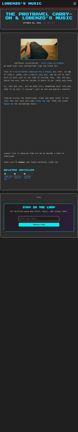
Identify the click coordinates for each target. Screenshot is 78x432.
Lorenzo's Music (22, 3)
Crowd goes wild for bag (8, 178)
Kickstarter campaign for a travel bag (35, 72)
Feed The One (43, 101)
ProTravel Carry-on (17, 177)
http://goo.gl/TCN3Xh (52, 63)
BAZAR (7, 104)
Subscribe (39, 224)
